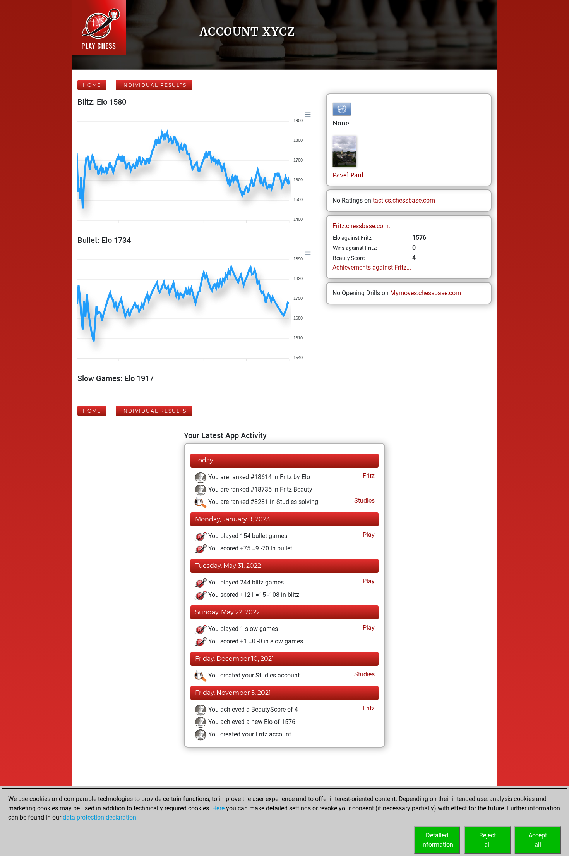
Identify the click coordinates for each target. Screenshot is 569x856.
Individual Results (154, 85)
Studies (364, 500)
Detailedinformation (437, 840)
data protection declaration (99, 817)
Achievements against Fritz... (371, 267)
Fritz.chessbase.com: (361, 226)
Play (368, 534)
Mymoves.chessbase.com (425, 293)
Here (218, 808)
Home (92, 85)
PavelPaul (347, 175)
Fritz (368, 476)
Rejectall (487, 840)
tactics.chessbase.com (404, 200)
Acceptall (537, 840)
